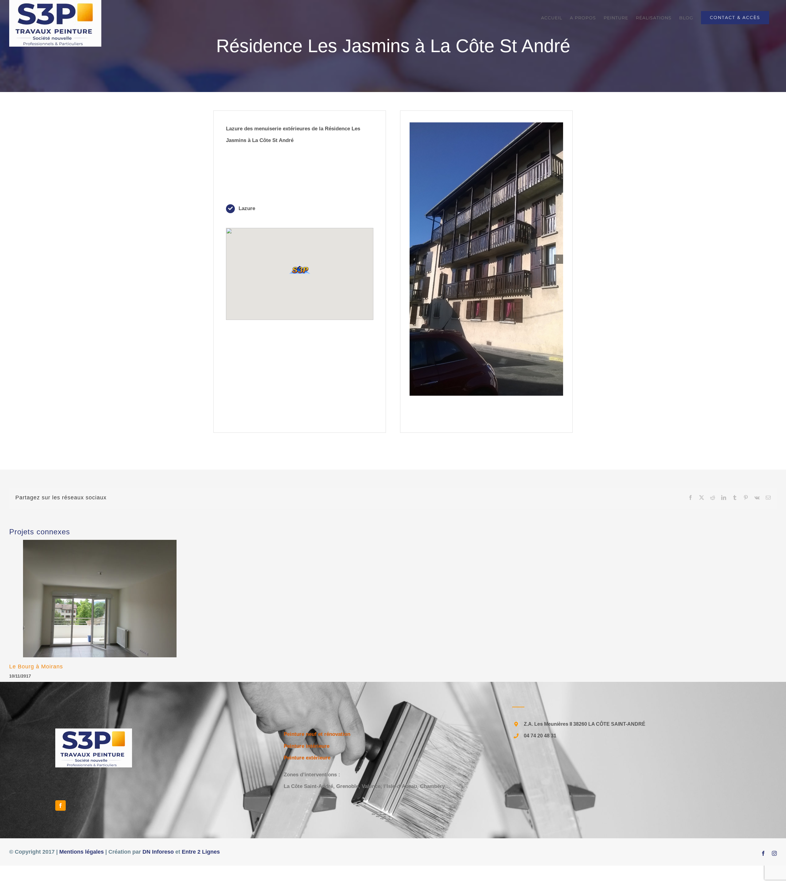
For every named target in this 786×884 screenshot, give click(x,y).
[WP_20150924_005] (486, 165)
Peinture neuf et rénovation (317, 734)
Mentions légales (81, 852)
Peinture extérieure (307, 758)
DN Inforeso (158, 852)
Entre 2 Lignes (201, 852)
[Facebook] (60, 805)
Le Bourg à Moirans (36, 666)
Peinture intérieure (306, 746)
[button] (299, 270)
